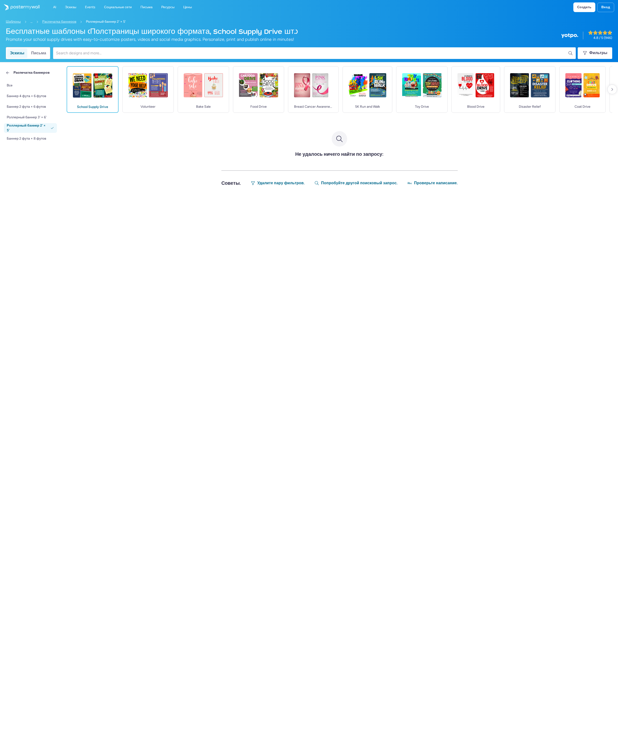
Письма (38, 53)
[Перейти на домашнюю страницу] (20, 7)
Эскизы (17, 53)
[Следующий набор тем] (612, 89)
